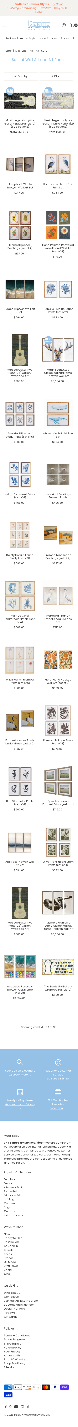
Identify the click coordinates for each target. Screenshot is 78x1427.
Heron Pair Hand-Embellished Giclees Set (58, 616)
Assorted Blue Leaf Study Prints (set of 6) (20, 432)
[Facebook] (6, 1404)
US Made (10, 1259)
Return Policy (12, 1344)
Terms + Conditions (17, 1332)
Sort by (22, 73)
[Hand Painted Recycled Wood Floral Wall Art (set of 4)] (58, 222)
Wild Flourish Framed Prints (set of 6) (20, 678)
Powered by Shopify (37, 1411)
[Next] (71, 6)
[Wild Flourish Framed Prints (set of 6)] (20, 657)
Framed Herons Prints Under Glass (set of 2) (20, 738)
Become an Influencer (19, 1301)
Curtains (9, 1200)
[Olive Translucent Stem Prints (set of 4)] (58, 839)
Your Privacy (12, 1348)
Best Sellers (12, 1239)
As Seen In (11, 1243)
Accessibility (12, 1352)
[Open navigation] (5, 22)
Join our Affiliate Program (21, 1297)
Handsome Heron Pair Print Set (58, 182)
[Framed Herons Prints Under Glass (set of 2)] (20, 718)
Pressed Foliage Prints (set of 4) (58, 738)
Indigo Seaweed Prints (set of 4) (20, 492)
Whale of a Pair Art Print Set (58, 432)
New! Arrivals (48, 35)
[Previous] (7, 6)
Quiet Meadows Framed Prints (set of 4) (58, 799)
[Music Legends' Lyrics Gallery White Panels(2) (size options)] (58, 97)
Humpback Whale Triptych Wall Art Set (20, 182)
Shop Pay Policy (14, 1360)
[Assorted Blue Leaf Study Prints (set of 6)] (20, 411)
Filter (57, 73)
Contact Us (11, 1293)
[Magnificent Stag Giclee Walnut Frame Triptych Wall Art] (58, 347)
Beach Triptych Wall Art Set (20, 307)
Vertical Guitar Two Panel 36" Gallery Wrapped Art (19, 370)
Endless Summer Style (21, 35)
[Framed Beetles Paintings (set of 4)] (20, 222)
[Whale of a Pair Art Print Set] (58, 411)
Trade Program (14, 1336)
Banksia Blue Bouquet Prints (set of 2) (58, 307)
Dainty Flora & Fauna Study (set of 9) (19, 553)
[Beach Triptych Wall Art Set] (20, 286)
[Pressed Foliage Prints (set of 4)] (58, 718)
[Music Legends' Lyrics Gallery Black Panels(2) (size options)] (20, 97)
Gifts (7, 1270)
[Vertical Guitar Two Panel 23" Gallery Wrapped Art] (20, 900)
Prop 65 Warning (15, 1356)
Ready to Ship (13, 1235)
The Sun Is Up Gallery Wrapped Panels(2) (58, 984)
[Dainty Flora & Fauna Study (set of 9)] (20, 532)
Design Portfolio (14, 1305)
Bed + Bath (11, 1188)
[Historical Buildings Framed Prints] (58, 471)
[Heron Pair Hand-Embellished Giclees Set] (58, 593)
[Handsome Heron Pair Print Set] (58, 161)
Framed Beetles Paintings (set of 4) (19, 243)
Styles (65, 35)
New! (7, 1231)
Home (7, 47)
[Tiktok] (28, 1404)
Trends (8, 1247)
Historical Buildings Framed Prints (58, 492)
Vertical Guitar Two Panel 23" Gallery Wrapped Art (19, 922)
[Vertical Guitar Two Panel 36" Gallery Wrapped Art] (20, 347)
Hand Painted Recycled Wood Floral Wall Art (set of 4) (58, 245)
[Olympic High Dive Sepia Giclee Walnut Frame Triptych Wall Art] (58, 900)
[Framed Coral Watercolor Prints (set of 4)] (20, 593)
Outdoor (9, 1208)
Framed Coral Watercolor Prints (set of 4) (20, 616)
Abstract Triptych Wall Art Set (19, 860)
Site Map (10, 1364)
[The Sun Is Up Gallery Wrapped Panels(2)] (58, 963)
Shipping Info (12, 1340)
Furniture (10, 1176)
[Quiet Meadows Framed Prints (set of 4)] (58, 778)
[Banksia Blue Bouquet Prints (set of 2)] (58, 286)
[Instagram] (22, 1404)
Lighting (9, 1196)
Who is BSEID (12, 1289)
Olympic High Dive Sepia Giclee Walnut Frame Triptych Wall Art (58, 922)
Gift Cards (10, 1313)
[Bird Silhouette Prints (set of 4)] (20, 778)
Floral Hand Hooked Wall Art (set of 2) (58, 678)
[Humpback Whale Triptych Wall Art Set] (20, 161)
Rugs (7, 1204)
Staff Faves (11, 1263)
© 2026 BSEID (12, 1411)
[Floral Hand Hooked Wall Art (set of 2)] (58, 657)
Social (8, 1267)
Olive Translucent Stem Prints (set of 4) (58, 860)
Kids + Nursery (13, 1212)
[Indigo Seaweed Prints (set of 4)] (20, 471)
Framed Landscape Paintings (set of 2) (58, 553)
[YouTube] (16, 1404)
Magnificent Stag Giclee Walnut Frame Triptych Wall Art (58, 370)
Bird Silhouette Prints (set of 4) (19, 799)
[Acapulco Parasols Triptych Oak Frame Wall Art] (20, 963)
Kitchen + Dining (14, 1184)
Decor (8, 1180)
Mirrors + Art (12, 1192)
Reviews (9, 1309)
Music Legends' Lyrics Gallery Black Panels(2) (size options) (19, 120)
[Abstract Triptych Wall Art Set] (20, 839)
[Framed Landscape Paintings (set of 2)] (58, 532)
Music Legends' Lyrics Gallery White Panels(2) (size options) (58, 120)
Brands (9, 1255)
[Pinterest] (10, 1404)
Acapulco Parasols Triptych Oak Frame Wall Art (20, 986)
